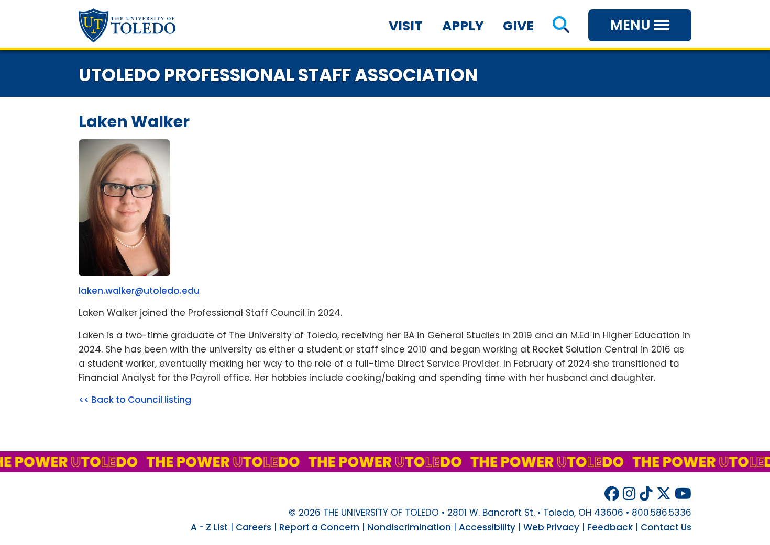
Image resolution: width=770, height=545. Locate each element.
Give (518, 26)
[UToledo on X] (663, 494)
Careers (253, 527)
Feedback (610, 527)
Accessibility (487, 527)
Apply (463, 26)
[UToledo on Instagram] (629, 494)
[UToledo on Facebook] (611, 494)
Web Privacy (551, 527)
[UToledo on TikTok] (646, 494)
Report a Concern (319, 527)
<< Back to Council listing (135, 399)
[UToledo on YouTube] (683, 494)
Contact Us (666, 527)
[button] (561, 26)
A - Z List (209, 527)
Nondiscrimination (409, 527)
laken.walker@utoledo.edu (139, 291)
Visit (406, 26)
